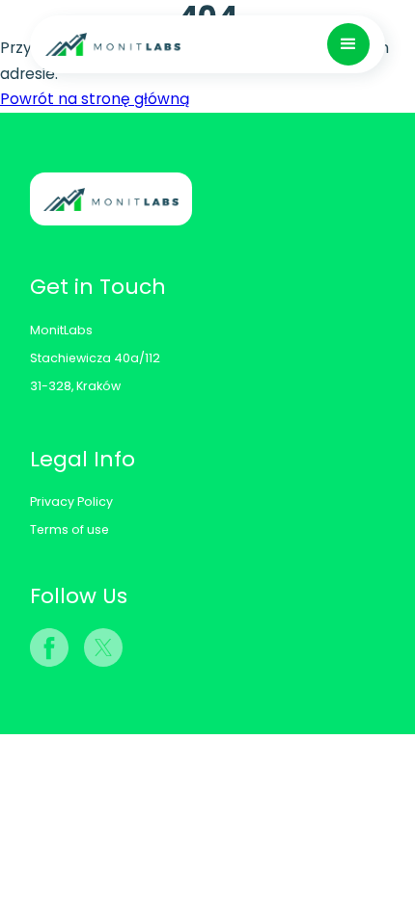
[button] (348, 44)
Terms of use (69, 529)
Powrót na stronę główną (95, 99)
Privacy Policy (71, 501)
